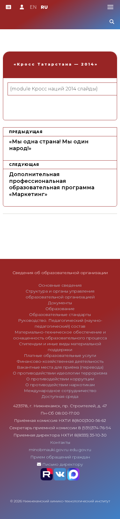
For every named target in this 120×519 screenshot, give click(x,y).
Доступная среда (60, 396)
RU (44, 7)
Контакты (60, 442)
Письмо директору (62, 464)
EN (33, 7)
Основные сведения (60, 285)
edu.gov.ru (80, 449)
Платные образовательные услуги (60, 355)
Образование (60, 308)
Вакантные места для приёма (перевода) (60, 367)
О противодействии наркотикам (60, 384)
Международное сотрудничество (60, 390)
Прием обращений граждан (60, 457)
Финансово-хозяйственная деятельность (60, 361)
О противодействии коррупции (60, 378)
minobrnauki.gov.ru (48, 449)
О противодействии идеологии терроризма (60, 373)
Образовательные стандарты (60, 314)
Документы (60, 302)
